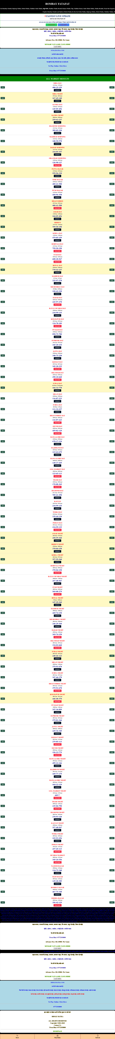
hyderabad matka (21, 912)
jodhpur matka (35, 951)
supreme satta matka (21, 918)
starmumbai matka (4, 912)
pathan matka (59, 909)
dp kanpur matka (73, 921)
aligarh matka (13, 912)
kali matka (24, 909)
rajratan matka (95, 910)
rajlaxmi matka (110, 910)
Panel (112, 87)
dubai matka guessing (58, 920)
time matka (52, 909)
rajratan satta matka (70, 917)
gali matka (38, 909)
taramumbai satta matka (71, 915)
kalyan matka (69, 912)
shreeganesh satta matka (59, 915)
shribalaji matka (31, 909)
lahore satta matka (43, 917)
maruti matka (66, 909)
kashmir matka (83, 912)
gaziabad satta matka (97, 915)
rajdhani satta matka (81, 917)
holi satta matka (61, 917)
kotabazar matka (14, 913)
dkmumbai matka (92, 912)
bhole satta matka (63, 918)
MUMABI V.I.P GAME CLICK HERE (57, 45)
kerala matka (3, 909)
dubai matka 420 (77, 920)
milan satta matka (52, 917)
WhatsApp (51, 25)
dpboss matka (52, 921)
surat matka (100, 951)
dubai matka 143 (93, 920)
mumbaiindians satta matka (84, 915)
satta (43, 920)
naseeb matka (93, 951)
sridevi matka (18, 909)
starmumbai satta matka (102, 917)
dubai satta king (48, 920)
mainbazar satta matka (13, 920)
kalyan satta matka (72, 918)
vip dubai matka (85, 920)
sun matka (27, 951)
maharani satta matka (27, 915)
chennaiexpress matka (47, 910)
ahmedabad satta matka (31, 918)
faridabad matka (37, 910)
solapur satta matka (48, 915)
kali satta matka (52, 913)
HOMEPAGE (57, 1031)
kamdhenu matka (47, 912)
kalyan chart (65, 921)
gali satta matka (71, 913)
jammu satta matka (53, 918)
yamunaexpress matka (66, 910)
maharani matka (90, 909)
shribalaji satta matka (61, 913)
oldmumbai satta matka (25, 920)
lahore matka (75, 910)
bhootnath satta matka (19, 917)
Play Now (57, 165)
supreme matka (30, 912)
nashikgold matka (101, 912)
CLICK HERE (57, 46)
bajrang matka (76, 912)
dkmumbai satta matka (103, 918)
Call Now (63, 25)
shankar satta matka (33, 913)
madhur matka (81, 909)
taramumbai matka (8, 910)
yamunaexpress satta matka (31, 917)
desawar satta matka (38, 915)
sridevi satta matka (43, 913)
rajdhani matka (102, 910)
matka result (45, 921)
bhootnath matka (57, 910)
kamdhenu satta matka (43, 918)
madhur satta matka (17, 915)
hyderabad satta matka (9, 918)
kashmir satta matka (92, 918)
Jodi (3, 87)
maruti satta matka (109, 913)
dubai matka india (67, 920)
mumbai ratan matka (82, 951)
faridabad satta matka (107, 915)
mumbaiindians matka (19, 910)
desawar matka (97, 909)
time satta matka (91, 913)
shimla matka (51, 951)
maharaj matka (73, 909)
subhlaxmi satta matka (80, 913)
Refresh (57, 90)
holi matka (88, 910)
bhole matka (62, 912)
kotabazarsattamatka (36, 920)
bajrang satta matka (82, 918)
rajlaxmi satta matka (91, 917)
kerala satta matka (23, 913)
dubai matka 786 (102, 920)
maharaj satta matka (7, 915)
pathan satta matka (99, 913)
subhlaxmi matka (45, 909)
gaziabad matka (28, 910)
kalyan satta (59, 921)
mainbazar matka (110, 912)
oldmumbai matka (5, 913)
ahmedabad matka (38, 912)
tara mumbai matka (69, 951)
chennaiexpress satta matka (6, 917)
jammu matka (55, 912)
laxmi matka (43, 951)
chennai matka (109, 951)
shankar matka (10, 909)
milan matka (82, 910)
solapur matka (105, 909)
